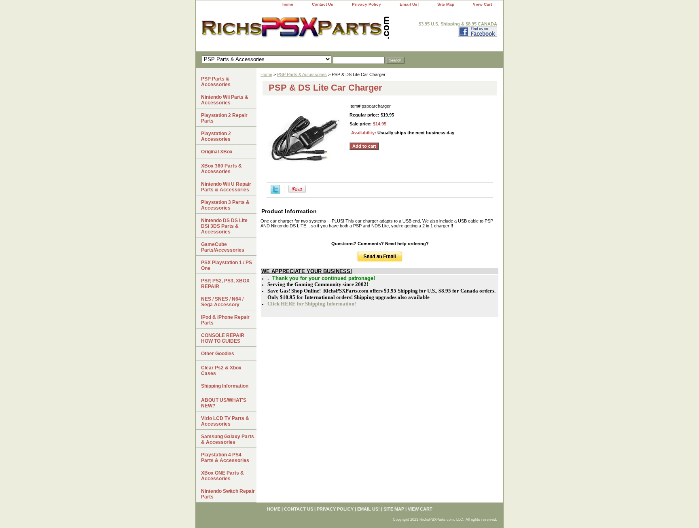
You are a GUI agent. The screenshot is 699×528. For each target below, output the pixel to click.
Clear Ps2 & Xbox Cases (221, 370)
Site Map (445, 4)
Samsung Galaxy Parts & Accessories (227, 439)
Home (266, 74)
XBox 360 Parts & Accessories (221, 168)
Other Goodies (217, 353)
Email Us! (409, 4)
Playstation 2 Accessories (216, 136)
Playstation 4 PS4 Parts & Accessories (225, 457)
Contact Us (322, 4)
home (287, 4)
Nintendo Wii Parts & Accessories (224, 100)
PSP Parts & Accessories (302, 74)
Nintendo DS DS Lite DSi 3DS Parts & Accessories (224, 226)
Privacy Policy (366, 4)
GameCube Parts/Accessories (222, 247)
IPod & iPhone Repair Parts (225, 320)
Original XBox (217, 152)
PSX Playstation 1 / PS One (226, 265)
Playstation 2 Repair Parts (224, 118)
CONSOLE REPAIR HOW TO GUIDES (222, 338)
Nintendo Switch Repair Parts (228, 494)
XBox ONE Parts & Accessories (222, 475)
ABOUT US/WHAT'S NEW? (223, 403)
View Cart (482, 4)
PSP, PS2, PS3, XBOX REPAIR (225, 283)
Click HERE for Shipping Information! (311, 304)
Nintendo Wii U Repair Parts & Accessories (226, 187)
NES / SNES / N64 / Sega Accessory (222, 301)
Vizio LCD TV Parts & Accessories (225, 421)
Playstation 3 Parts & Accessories (225, 205)
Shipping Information (224, 386)
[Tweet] (275, 192)
